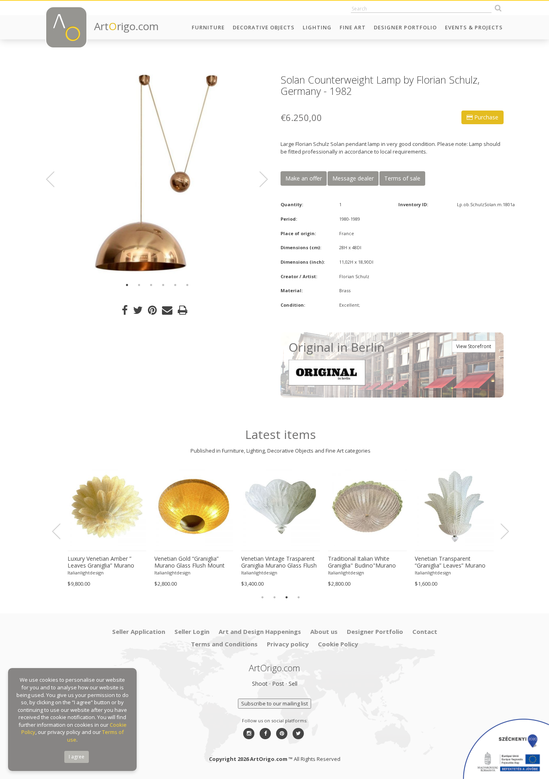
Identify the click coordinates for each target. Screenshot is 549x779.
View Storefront (473, 346)
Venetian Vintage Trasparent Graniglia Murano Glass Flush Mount (279, 562)
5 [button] (175, 285)
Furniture (208, 27)
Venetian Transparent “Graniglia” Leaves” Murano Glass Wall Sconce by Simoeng (450, 562)
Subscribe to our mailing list (274, 703)
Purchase (485, 117)
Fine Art (353, 27)
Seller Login (191, 631)
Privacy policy (288, 644)
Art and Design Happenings (260, 631)
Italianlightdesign (86, 573)
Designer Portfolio (405, 27)
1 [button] (127, 285)
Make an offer (303, 178)
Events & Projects (474, 27)
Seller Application (138, 631)
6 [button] (187, 285)
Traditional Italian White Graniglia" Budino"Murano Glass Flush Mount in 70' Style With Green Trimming (367, 562)
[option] (156, 173)
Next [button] (259, 179)
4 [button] (163, 285)
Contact (424, 631)
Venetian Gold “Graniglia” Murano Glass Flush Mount (189, 562)
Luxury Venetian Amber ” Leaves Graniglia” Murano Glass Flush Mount (101, 562)
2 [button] (139, 285)
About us (324, 631)
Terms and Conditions (224, 644)
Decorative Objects (264, 27)
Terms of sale (402, 178)
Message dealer (353, 178)
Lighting (317, 27)
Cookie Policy (338, 644)
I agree (76, 756)
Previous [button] (55, 179)
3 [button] (151, 285)
